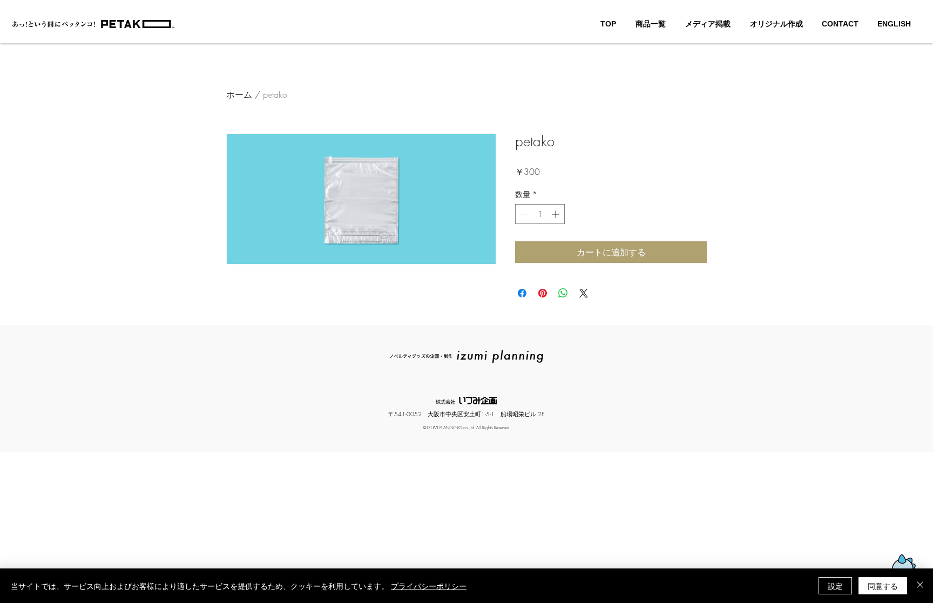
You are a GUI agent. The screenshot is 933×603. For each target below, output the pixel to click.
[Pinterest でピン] (542, 293)
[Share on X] (583, 293)
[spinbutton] (540, 214)
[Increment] (556, 214)
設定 (835, 585)
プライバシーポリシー (428, 585)
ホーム (239, 94)
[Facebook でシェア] (522, 293)
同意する (883, 585)
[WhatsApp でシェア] (563, 293)
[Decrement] (523, 214)
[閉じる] (920, 585)
